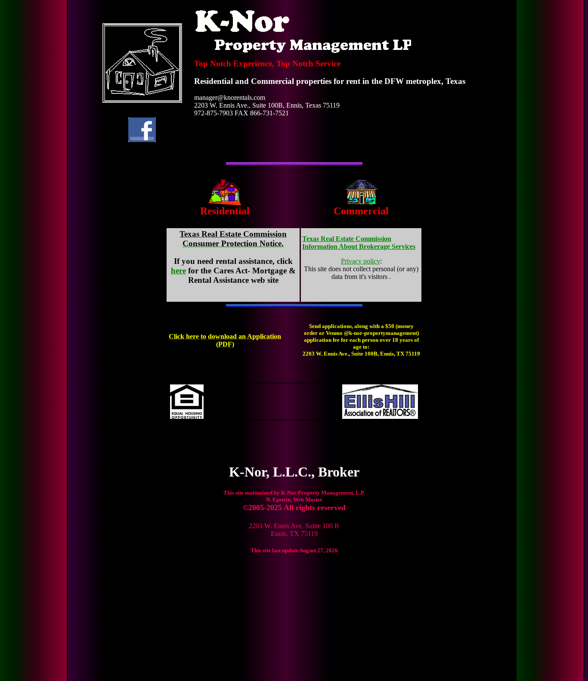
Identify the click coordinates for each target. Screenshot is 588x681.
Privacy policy (360, 261)
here (178, 270)
